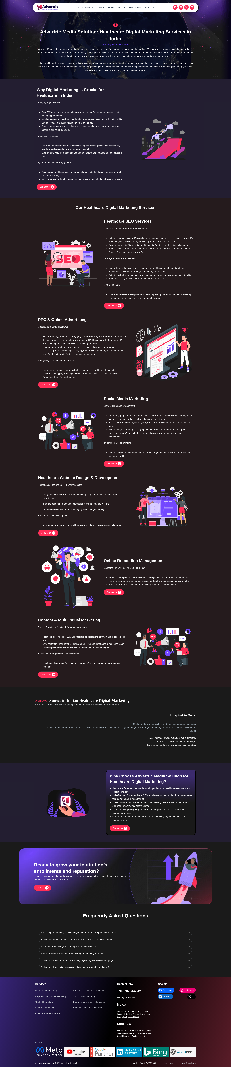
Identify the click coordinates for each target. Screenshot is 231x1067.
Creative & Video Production (48, 1013)
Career (138, 7)
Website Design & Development (88, 1007)
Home (80, 7)
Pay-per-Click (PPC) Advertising (50, 996)
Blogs (130, 7)
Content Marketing (44, 1002)
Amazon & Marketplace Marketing (89, 990)
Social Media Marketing (84, 996)
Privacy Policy (168, 1063)
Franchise (121, 7)
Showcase (100, 7)
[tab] (115, 932)
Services (110, 7)
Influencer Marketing (45, 1007)
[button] (47, 187)
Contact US (149, 7)
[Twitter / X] (186, 7)
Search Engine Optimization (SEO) (89, 1002)
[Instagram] (181, 7)
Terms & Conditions (188, 1063)
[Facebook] (175, 7)
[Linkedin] (192, 7)
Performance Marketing (46, 990)
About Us (89, 7)
